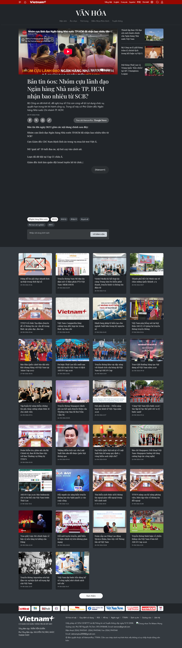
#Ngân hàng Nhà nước (38, 219)
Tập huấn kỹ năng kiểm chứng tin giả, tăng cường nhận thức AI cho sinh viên (35, 409)
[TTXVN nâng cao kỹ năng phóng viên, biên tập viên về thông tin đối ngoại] (146, 480)
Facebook (29, 120)
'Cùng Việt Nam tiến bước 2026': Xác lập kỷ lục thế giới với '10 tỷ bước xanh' (146, 409)
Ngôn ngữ (115, 617)
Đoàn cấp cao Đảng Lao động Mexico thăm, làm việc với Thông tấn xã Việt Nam (109, 539)
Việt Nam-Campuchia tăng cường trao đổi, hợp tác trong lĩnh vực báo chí (71, 326)
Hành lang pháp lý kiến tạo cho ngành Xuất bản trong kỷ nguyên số (109, 326)
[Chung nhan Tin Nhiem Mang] (149, 623)
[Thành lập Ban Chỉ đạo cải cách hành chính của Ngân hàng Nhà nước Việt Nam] (154, 35)
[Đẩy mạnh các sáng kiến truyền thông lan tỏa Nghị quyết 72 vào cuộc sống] (72, 480)
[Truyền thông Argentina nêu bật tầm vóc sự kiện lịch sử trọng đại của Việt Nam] (35, 563)
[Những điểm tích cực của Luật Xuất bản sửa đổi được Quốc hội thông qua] (72, 436)
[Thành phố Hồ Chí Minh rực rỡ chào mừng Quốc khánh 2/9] (146, 264)
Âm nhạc (73, 21)
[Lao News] (56, 608)
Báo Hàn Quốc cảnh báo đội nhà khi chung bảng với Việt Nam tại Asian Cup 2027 (34, 367)
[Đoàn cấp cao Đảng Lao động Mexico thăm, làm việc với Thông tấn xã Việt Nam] (109, 521)
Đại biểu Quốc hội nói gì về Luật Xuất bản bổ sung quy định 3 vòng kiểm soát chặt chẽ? (109, 453)
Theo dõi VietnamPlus (84, 120)
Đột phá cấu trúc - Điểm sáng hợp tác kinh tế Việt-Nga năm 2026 (108, 409)
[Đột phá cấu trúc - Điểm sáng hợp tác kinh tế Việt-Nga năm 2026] (109, 391)
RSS (98, 617)
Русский (146, 2)
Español (132, 2)
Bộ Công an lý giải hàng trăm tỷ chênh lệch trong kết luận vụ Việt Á (132, 50)
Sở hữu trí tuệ (71, 617)
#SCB (54, 219)
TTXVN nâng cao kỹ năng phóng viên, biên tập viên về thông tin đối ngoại (146, 497)
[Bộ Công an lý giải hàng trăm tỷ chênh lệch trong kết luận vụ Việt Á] (154, 52)
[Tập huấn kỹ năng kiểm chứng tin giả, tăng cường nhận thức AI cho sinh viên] (35, 391)
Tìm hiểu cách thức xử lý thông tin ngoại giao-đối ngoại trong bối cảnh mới (109, 497)
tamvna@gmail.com (122, 626)
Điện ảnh (63, 21)
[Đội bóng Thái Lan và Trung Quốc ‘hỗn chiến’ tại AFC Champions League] (154, 69)
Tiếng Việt (108, 2)
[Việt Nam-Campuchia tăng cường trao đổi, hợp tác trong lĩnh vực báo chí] (72, 308)
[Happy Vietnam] (77, 608)
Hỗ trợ (105, 617)
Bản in (42, 120)
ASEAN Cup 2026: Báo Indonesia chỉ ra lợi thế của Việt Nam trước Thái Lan (34, 497)
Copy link (49, 120)
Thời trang (84, 21)
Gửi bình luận (98, 234)
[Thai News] (64, 608)
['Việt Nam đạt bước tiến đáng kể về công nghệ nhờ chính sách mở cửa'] (72, 563)
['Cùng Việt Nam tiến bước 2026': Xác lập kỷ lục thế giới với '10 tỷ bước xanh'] (146, 391)
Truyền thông (117, 21)
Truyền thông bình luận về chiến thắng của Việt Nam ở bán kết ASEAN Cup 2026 (146, 539)
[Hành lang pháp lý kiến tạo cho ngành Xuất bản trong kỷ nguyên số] (109, 308)
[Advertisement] (68, 193)
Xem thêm (91, 595)
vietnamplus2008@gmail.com (83, 634)
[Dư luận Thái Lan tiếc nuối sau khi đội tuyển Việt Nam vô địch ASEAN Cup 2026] (72, 350)
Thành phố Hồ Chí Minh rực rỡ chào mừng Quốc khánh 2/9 (146, 280)
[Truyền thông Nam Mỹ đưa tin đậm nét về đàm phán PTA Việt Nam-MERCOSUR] (72, 264)
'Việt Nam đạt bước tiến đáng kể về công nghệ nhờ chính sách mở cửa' (72, 580)
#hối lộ (63, 219)
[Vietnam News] (115, 608)
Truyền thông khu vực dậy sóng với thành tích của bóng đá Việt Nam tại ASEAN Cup (109, 367)
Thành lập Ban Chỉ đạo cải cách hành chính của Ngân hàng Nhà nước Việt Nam (131, 34)
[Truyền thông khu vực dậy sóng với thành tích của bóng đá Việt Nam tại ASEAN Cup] (109, 350)
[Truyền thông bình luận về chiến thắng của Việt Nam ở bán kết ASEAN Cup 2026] (146, 521)
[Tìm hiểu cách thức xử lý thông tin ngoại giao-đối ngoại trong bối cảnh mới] (109, 480)
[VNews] (160, 608)
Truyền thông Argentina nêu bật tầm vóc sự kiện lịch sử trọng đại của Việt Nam (35, 580)
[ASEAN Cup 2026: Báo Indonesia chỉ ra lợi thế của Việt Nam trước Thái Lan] (35, 480)
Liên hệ (157, 617)
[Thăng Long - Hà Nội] (152, 2)
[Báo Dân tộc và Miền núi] (22, 608)
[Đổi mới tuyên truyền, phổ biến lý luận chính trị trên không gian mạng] (72, 521)
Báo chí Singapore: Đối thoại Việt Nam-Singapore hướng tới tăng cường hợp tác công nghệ (147, 453)
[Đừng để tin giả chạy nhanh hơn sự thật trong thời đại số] (35, 264)
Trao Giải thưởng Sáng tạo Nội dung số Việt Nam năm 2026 (145, 366)
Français (124, 2)
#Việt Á (74, 219)
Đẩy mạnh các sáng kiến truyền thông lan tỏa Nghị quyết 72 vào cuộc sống (72, 497)
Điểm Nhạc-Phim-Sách (100, 21)
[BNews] (35, 608)
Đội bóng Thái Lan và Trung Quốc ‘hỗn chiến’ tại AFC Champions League (132, 69)
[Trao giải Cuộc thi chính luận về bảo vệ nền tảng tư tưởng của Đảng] (35, 521)
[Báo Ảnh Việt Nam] (149, 608)
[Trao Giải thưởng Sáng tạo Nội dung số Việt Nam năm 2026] (146, 350)
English (116, 2)
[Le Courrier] (133, 608)
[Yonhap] (95, 608)
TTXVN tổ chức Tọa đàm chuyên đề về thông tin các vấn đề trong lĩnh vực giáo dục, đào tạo (34, 326)
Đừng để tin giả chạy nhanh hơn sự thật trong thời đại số (35, 280)
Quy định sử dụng (86, 617)
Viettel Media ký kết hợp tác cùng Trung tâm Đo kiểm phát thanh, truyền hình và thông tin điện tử (109, 283)
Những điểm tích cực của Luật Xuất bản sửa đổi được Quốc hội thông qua (72, 453)
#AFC (51, 224)
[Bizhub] (46, 608)
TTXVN (125, 617)
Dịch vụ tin (135, 617)
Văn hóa (91, 12)
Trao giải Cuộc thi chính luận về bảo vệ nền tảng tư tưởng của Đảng (34, 539)
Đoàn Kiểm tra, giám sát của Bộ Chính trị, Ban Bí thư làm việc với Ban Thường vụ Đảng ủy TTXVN (34, 454)
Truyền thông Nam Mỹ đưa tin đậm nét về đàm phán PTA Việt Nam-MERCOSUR (71, 281)
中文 (139, 2)
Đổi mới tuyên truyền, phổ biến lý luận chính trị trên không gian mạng (72, 539)
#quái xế (84, 219)
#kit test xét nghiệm (36, 224)
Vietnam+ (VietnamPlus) (38, 2)
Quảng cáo (146, 617)
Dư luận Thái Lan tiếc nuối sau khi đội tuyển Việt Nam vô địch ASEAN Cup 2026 (71, 367)
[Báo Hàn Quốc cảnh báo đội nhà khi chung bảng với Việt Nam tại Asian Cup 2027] (35, 350)
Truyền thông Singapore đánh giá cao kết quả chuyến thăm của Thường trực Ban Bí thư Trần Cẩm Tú (72, 410)
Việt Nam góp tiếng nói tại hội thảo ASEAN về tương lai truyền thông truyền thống (146, 326)
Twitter (36, 120)
